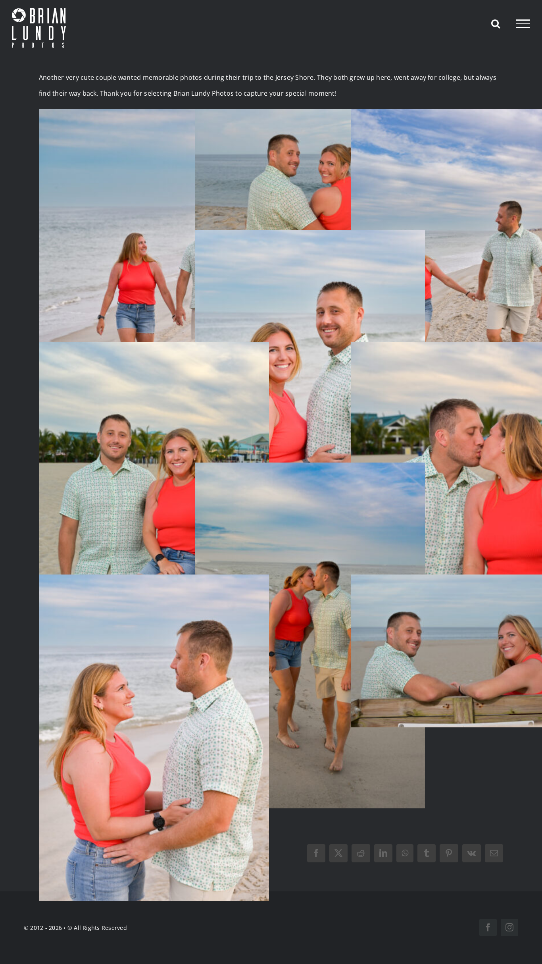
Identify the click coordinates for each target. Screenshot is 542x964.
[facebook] (488, 927)
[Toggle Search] (495, 23)
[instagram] (509, 927)
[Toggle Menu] (523, 23)
